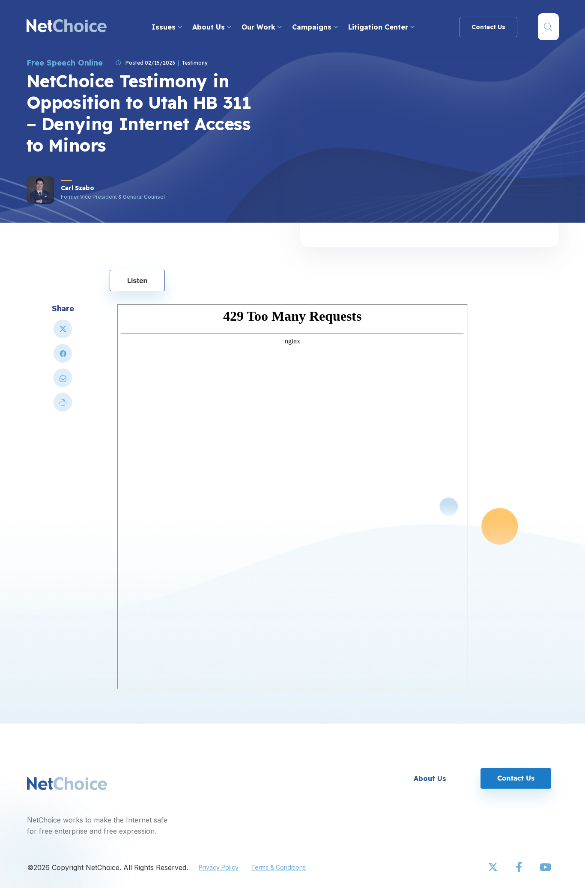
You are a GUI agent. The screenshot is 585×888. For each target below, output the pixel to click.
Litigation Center (379, 27)
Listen (137, 280)
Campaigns (313, 27)
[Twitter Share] (63, 332)
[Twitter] (494, 867)
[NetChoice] (67, 26)
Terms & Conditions (278, 867)
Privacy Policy (219, 867)
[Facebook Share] (63, 357)
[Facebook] (519, 867)
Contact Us (488, 27)
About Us (209, 27)
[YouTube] (545, 867)
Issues (165, 27)
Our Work (260, 27)
